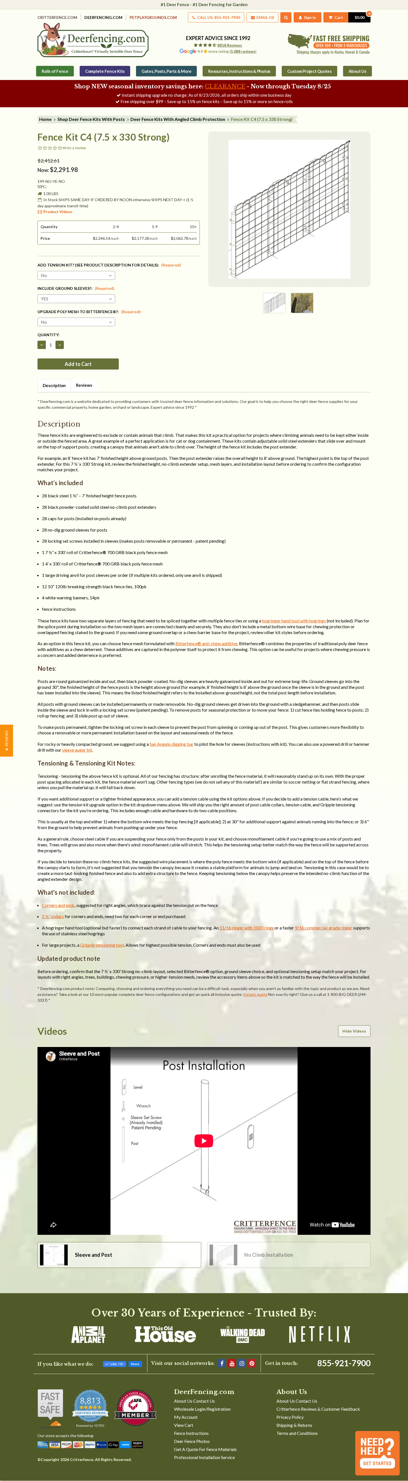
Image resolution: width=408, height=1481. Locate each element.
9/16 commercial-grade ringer (323, 927)
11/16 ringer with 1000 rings (247, 927)
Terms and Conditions (297, 1433)
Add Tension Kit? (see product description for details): (109, 265)
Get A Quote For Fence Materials (205, 1449)
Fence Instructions (191, 1433)
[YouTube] (232, 1363)
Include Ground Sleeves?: (75, 288)
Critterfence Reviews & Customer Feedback (318, 1409)
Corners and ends (58, 905)
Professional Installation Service (204, 1457)
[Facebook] (222, 1363)
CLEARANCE (225, 86)
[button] (6, 741)
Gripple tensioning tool (102, 945)
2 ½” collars (53, 916)
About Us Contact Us (194, 1400)
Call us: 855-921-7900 (218, 17)
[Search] (286, 17)
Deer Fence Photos (192, 1441)
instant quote (255, 994)
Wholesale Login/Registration (202, 1409)
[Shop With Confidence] (50, 1408)
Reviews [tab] (84, 385)
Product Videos (57, 211)
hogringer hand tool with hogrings (294, 620)
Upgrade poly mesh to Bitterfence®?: (89, 311)
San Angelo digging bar (171, 744)
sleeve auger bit (77, 749)
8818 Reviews (229, 45)
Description (54, 385)
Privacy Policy (290, 1417)
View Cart (183, 1425)
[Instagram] (242, 1363)
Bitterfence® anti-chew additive (206, 643)
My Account (186, 1417)
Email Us (265, 17)
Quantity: (48, 334)
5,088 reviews (243, 51)
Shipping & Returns (294, 1425)
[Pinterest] (252, 1363)
